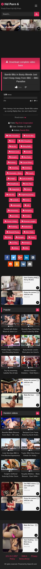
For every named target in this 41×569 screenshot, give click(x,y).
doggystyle (15, 189)
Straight (21, 237)
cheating (15, 168)
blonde (28, 152)
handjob (15, 200)
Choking (27, 168)
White (16, 248)
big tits (13, 146)
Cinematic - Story (15, 173)
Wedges (27, 243)
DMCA (24, 556)
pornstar (15, 216)
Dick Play (28, 184)
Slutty (9, 237)
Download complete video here (22, 64)
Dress (28, 189)
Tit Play (14, 243)
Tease (33, 237)
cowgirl (12, 178)
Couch (30, 173)
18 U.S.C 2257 (12, 556)
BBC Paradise (14, 136)
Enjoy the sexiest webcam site (6, 27)
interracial (16, 205)
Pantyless (28, 210)
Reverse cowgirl (29, 221)
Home (27, 200)
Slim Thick (29, 232)
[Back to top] (33, 562)
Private (27, 216)
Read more (19, 117)
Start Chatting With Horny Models (28, 27)
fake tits (11, 194)
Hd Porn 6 (11, 4)
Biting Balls (27, 146)
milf (28, 205)
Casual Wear (27, 162)
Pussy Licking (12, 221)
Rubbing (14, 226)
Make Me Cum (29, 395)
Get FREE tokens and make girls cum (30, 486)
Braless (12, 162)
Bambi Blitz (24, 130)
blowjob (14, 157)
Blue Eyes (27, 157)
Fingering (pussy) (27, 194)
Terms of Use (24, 559)
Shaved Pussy (14, 232)
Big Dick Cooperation (24, 123)
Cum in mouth (27, 178)
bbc (12, 141)
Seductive (27, 226)
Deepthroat (14, 184)
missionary (14, 210)
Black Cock (15, 152)
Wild (26, 248)
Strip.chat (3, 29)
